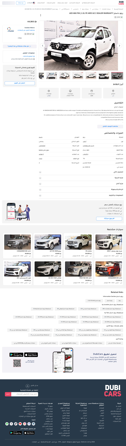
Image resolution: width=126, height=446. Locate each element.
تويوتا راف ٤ (49, 429)
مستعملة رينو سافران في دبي (113, 335)
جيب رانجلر (66, 431)
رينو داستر (109, 300)
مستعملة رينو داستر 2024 (91, 317)
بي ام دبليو (84, 418)
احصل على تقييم (19, 83)
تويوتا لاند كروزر (65, 408)
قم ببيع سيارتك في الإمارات (27, 416)
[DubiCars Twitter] (11, 423)
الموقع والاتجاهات (28, 56)
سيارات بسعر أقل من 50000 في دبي (24, 343)
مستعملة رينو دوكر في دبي (43, 330)
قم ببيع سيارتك (109, 218)
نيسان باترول (66, 410)
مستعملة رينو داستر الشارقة (43, 309)
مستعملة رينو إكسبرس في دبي (40, 335)
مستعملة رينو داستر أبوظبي (66, 309)
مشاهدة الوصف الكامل (110, 126)
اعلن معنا (118, 419)
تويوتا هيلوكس (65, 428)
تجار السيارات (117, 421)
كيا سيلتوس (49, 421)
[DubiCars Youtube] (20, 423)
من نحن (118, 409)
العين (102, 413)
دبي (103, 418)
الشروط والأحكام (116, 411)
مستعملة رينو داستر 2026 (114, 322)
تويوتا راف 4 (66, 421)
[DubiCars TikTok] (16, 423)
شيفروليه (84, 428)
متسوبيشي (83, 431)
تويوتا (85, 408)
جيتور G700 (49, 416)
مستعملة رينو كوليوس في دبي (89, 330)
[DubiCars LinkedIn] (33, 423)
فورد (85, 421)
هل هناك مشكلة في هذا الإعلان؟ (18, 46)
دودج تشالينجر (48, 424)
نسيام (85, 413)
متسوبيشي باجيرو (64, 433)
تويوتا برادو (66, 413)
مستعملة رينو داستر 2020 (24, 317)
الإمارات (101, 408)
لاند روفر (84, 423)
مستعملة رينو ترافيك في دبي (19, 330)
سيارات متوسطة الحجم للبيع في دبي (92, 343)
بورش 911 (50, 411)
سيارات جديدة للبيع (30, 411)
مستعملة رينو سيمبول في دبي (88, 335)
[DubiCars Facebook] (29, 423)
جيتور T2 (50, 406)
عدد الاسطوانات (88, 146)
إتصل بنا (118, 406)
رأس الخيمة (100, 423)
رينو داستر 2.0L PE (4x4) (94, 300)
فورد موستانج (65, 423)
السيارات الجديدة (30, 409)
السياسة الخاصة (116, 414)
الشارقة (101, 426)
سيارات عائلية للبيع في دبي (69, 343)
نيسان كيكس (48, 414)
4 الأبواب (85, 154)
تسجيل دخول (8, 2)
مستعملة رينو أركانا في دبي (65, 330)
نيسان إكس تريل (47, 426)
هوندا (85, 433)
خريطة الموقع (31, 403)
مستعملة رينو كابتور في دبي (113, 330)
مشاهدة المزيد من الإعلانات (26, 30)
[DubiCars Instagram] (25, 423)
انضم (8, 394)
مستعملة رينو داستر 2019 (47, 317)
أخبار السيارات (31, 414)
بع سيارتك (20, 3)
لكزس (85, 416)
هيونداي (84, 426)
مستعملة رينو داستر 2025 (114, 317)
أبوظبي (102, 410)
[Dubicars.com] (112, 391)
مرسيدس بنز (83, 410)
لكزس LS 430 (65, 436)
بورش (85, 436)
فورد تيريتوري (49, 434)
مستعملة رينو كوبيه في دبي (64, 335)
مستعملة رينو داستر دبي (89, 309)
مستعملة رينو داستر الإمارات (113, 309)
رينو (120, 300)
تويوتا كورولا (66, 426)
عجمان (102, 416)
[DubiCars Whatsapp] (7, 424)
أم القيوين (101, 428)
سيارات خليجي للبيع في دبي (48, 343)
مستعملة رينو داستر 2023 (69, 317)
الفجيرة (102, 421)
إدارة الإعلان (32, 15)
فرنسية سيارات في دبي (114, 343)
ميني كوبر (50, 431)
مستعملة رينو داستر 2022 (70, 322)
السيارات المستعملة (29, 406)
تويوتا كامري (66, 416)
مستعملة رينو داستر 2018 (92, 322)
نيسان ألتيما (66, 418)
